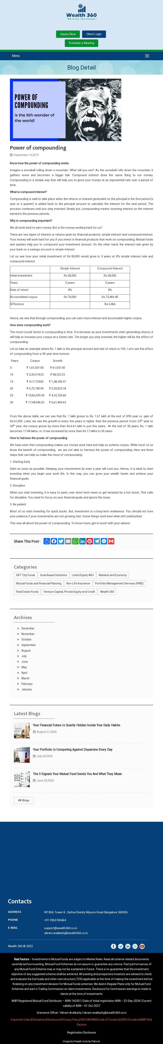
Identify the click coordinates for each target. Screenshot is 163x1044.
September (28, 645)
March (25, 678)
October (26, 639)
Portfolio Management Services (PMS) (119, 583)
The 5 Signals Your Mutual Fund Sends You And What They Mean (77, 774)
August (26, 650)
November (28, 634)
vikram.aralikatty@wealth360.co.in (66, 933)
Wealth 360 (107, 591)
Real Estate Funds (27, 591)
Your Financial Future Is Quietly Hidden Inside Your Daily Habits (76, 725)
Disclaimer (38, 1019)
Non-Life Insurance (78, 583)
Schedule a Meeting (81, 43)
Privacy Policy (70, 1019)
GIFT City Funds (25, 575)
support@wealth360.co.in (60, 928)
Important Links (20, 1019)
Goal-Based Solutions (53, 575)
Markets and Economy (113, 575)
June (24, 661)
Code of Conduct (108, 1019)
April (24, 672)
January (26, 689)
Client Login (94, 34)
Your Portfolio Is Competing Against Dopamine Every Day (73, 749)
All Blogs (23, 800)
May (24, 667)
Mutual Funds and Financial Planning (38, 583)
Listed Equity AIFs (83, 575)
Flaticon (95, 1041)
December (28, 628)
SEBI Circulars (129, 1019)
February (27, 683)
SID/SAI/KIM (88, 1019)
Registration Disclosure (81, 1032)
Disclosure (53, 1019)
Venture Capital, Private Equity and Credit (69, 591)
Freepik (77, 1041)
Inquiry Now (68, 34)
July (24, 656)
